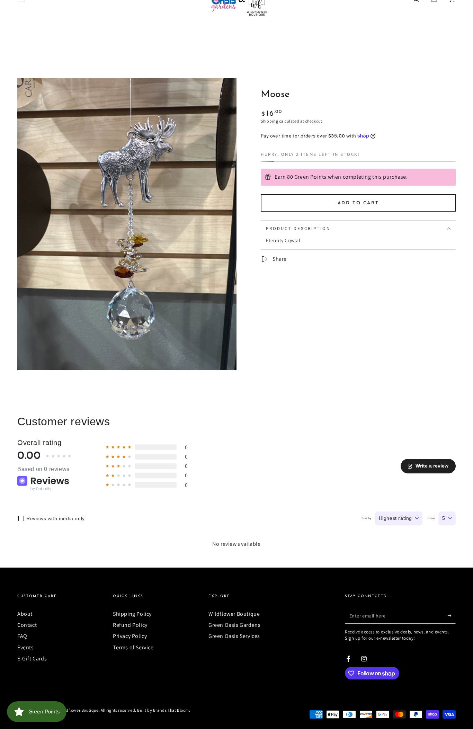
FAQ (22, 636)
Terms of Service (133, 647)
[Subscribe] (452, 615)
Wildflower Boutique (234, 613)
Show (431, 518)
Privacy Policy (130, 636)
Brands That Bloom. (171, 710)
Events (25, 647)
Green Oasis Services (234, 636)
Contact (27, 625)
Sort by (366, 518)
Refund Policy (130, 625)
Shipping (269, 121)
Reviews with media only (55, 518)
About (25, 613)
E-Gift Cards (32, 658)
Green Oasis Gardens (234, 625)
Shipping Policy (132, 613)
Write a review (432, 466)
